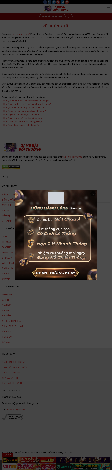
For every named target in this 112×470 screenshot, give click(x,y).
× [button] (93, 194)
